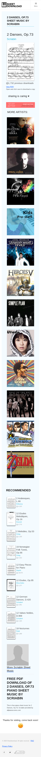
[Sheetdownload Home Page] (12, 5)
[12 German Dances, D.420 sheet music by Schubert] (11, 601)
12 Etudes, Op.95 (24, 580)
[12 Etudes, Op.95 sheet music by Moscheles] (11, 585)
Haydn (18, 570)
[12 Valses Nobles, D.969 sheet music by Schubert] (11, 617)
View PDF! (10, 87)
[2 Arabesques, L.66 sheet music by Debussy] (11, 502)
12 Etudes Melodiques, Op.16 (22, 516)
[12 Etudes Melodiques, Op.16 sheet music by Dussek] (11, 518)
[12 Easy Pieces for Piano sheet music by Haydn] (11, 569)
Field (18, 631)
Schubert (19, 602)
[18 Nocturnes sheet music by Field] (11, 633)
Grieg (18, 534)
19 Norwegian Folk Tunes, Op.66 (23, 550)
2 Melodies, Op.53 (25, 531)
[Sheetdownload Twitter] (10, 752)
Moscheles (20, 583)
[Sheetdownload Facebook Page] (4, 752)
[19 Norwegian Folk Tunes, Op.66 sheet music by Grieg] (11, 551)
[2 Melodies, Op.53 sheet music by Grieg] (11, 535)
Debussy (19, 504)
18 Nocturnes (22, 628)
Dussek (19, 522)
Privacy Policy (7, 746)
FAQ (32, 741)
